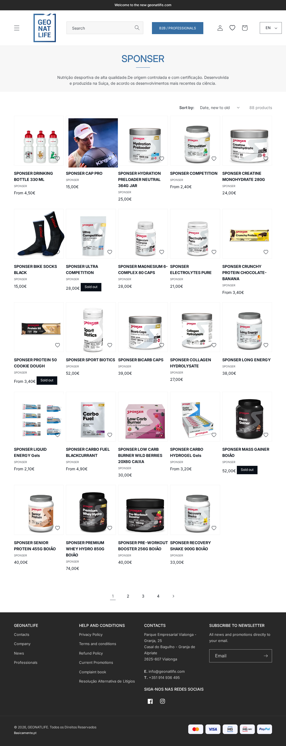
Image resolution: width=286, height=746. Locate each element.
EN (268, 27)
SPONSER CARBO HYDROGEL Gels (186, 452)
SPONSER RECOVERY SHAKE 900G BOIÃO (190, 545)
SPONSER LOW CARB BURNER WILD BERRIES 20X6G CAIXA (140, 455)
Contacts (21, 634)
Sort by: (186, 107)
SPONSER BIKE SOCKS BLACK (35, 269)
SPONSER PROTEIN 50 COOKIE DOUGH (35, 362)
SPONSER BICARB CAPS (140, 359)
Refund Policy (91, 653)
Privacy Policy (91, 634)
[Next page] (173, 596)
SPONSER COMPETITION (194, 173)
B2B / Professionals (177, 28)
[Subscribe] (265, 655)
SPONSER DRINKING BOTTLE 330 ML (33, 176)
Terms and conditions (97, 643)
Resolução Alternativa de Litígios (107, 681)
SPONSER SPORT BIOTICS (90, 359)
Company (22, 643)
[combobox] (104, 28)
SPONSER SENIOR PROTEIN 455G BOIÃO (35, 545)
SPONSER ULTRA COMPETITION (82, 269)
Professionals (25, 662)
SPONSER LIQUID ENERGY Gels (30, 452)
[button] (17, 28)
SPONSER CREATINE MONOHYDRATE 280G (243, 176)
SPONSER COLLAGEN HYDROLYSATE (190, 362)
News (19, 653)
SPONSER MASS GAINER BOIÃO (245, 452)
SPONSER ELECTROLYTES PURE (191, 269)
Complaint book (92, 672)
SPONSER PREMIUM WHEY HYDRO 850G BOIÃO (85, 548)
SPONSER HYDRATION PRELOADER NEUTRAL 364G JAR (139, 179)
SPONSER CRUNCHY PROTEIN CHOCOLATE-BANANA (244, 272)
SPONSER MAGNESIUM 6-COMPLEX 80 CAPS (143, 269)
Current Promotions (96, 662)
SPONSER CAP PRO (84, 173)
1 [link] (113, 596)
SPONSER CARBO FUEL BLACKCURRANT (88, 452)
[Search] (137, 28)
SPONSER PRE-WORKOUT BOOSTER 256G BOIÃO (143, 545)
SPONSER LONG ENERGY (246, 359)
